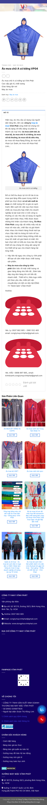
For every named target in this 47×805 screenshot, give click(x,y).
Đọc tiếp (12, 435)
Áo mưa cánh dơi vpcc (35, 471)
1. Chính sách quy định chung (14, 716)
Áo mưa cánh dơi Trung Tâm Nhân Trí (34, 430)
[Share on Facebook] (8, 100)
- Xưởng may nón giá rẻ (12, 757)
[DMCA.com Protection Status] (9, 768)
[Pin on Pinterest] (20, 100)
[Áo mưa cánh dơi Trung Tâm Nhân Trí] (35, 412)
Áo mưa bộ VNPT (12, 471)
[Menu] (3, 7)
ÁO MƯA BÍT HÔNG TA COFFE (12, 430)
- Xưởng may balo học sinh (13, 761)
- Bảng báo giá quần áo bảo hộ (15, 749)
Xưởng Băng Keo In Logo (30, 802)
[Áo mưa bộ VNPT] (12, 455)
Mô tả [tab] (6, 112)
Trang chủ (6, 65)
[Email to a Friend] (16, 100)
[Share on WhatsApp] (4, 100)
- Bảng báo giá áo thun (12, 745)
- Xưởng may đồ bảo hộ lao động (16, 753)
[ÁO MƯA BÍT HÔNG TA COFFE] (12, 412)
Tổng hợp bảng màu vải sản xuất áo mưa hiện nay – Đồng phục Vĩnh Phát (12, 514)
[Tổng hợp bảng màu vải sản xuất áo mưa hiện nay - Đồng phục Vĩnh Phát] (12, 495)
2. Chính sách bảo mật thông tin (15, 721)
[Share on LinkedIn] (24, 100)
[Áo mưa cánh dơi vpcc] (35, 455)
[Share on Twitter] (12, 100)
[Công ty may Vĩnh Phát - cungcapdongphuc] (23, 7)
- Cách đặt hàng (9, 741)
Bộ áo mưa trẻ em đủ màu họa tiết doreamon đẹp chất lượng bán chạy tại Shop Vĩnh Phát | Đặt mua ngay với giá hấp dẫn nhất (35, 516)
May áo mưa (18, 65)
